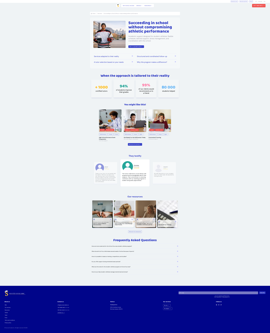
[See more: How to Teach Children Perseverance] (110, 219)
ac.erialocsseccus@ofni (63, 305)
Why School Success (128, 5)
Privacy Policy (218, 296)
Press (6, 317)
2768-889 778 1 (61, 307)
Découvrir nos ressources (135, 231)
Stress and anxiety (126, 222)
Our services (7, 307)
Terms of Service (225, 296)
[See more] (119, 130)
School (251, 1)
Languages (260, 1)
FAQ (256, 1)
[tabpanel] (135, 259)
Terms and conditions (10, 320)
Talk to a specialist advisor (135, 46)
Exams (116, 222)
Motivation (95, 222)
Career (6, 312)
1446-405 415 (61, 310)
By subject (166, 308)
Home (94, 13)
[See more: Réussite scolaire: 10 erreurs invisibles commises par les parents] (154, 219)
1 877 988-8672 (258, 5)
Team (6, 315)
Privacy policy (8, 322)
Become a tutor (234, 1)
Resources (7, 310)
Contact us (60, 312)
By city (166, 305)
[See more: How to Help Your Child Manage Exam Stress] (132, 219)
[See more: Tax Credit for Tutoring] (175, 222)
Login (264, 1)
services (100, 13)
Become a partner (243, 1)
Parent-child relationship (103, 222)
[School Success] (14, 293)
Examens (120, 222)
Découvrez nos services (134, 144)
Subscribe (262, 292)
